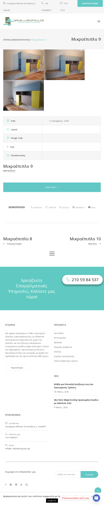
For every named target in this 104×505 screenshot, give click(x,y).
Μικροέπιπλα (9, 170)
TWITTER (52, 207)
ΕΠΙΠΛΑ (57, 351)
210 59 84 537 (85, 279)
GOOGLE (65, 207)
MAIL (93, 207)
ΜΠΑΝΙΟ (58, 342)
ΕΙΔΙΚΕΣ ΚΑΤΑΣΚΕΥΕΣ (64, 356)
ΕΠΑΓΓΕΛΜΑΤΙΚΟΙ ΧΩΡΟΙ (66, 361)
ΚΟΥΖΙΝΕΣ (59, 333)
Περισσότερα (17, 367)
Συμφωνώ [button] (52, 500)
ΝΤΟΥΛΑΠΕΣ (60, 338)
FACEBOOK (37, 207)
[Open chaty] (96, 498)
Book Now (50, 187)
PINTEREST (80, 207)
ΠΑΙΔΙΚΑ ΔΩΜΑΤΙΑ (63, 347)
